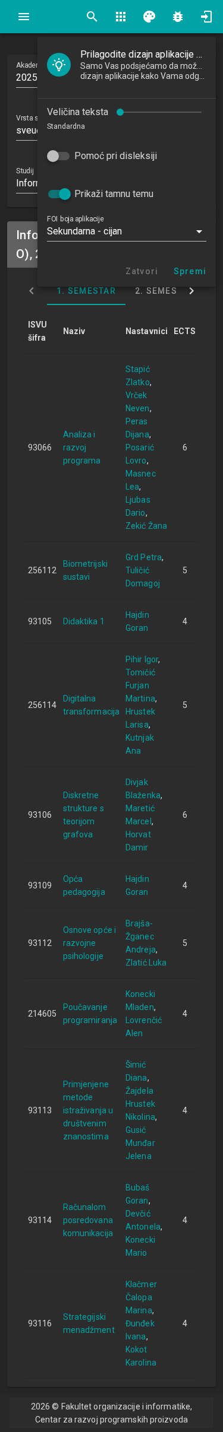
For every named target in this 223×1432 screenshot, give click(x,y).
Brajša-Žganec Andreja (140, 936)
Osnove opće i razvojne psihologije (89, 943)
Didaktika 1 (84, 621)
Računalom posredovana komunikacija (88, 1220)
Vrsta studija (35, 118)
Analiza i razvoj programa (82, 447)
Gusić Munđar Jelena (140, 1143)
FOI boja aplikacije (75, 219)
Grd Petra (143, 557)
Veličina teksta (77, 112)
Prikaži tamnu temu (113, 193)
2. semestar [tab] (164, 291)
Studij (24, 171)
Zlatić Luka (146, 962)
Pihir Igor (141, 659)
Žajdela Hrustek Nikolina (140, 1104)
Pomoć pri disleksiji (115, 155)
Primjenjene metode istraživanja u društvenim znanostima (88, 1110)
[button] (126, 231)
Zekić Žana (146, 526)
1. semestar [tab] (86, 291)
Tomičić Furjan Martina (140, 685)
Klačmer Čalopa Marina (141, 1297)
